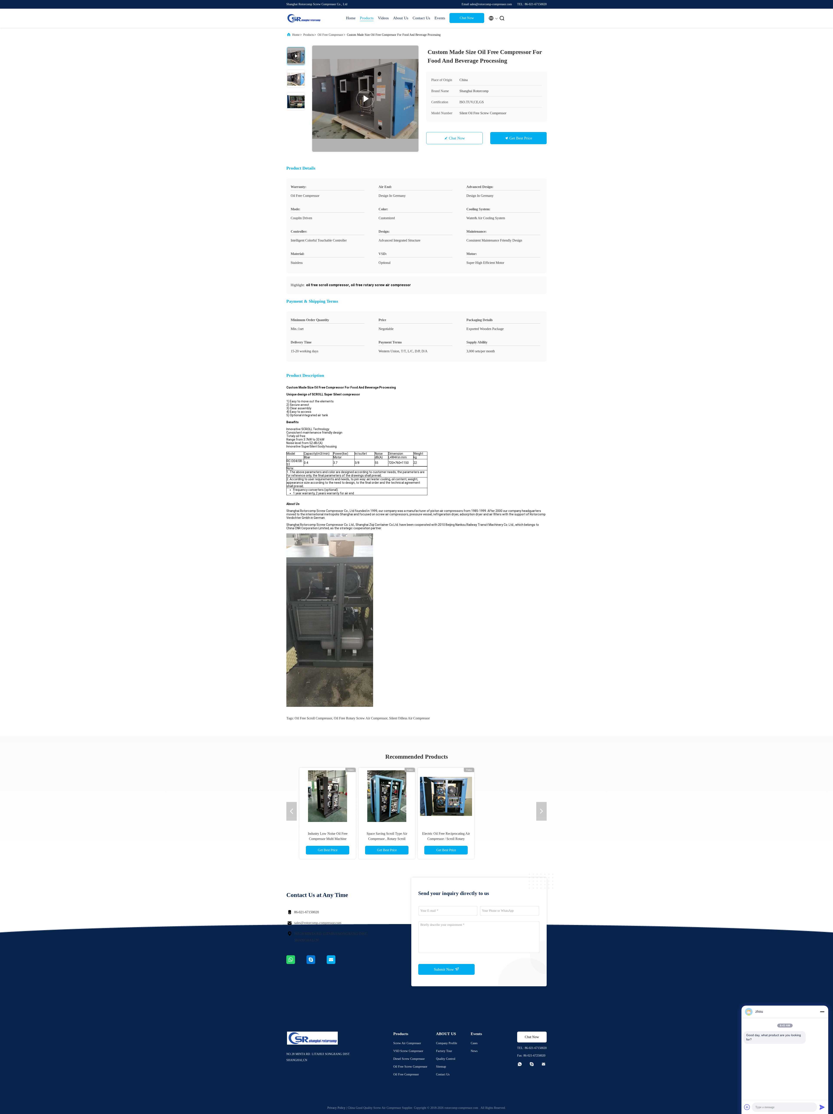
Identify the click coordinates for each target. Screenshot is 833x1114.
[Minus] (822, 1011)
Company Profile (446, 1043)
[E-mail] (336, 963)
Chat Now (467, 18)
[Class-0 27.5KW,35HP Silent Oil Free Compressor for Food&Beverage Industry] (446, 796)
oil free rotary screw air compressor (360, 718)
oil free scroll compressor (313, 718)
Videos (383, 18)
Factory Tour (444, 1051)
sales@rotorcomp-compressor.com (317, 923)
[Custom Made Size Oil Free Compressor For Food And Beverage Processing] (365, 99)
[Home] (303, 18)
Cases (474, 1043)
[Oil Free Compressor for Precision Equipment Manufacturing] (505, 796)
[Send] (822, 1107)
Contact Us (421, 18)
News (474, 1051)
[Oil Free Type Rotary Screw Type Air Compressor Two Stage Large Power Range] (387, 796)
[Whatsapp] (296, 963)
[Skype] (317, 963)
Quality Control (445, 1058)
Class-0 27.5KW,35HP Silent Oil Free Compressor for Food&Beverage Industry (446, 839)
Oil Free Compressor (330, 34)
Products (367, 18)
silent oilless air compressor (409, 718)
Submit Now (444, 969)
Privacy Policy (336, 1107)
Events (440, 18)
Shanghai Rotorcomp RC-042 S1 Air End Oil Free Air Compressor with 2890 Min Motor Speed (328, 839)
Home (351, 18)
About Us (400, 18)
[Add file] (747, 1107)
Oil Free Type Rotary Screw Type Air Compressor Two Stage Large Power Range (387, 839)
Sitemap (441, 1066)
